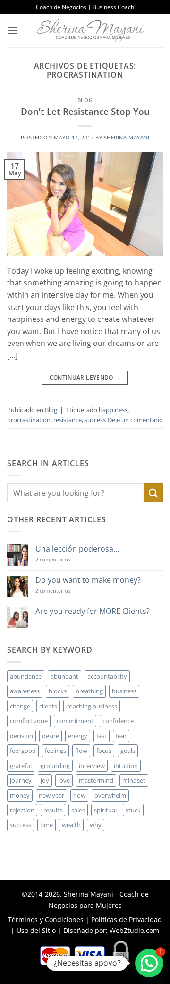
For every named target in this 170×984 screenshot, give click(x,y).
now (79, 795)
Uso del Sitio (36, 930)
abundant (64, 676)
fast (101, 736)
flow (81, 750)
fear (121, 736)
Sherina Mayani (127, 137)
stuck (133, 810)
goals (127, 750)
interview (92, 765)
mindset (133, 780)
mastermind (96, 780)
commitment (75, 720)
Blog (85, 100)
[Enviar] (153, 492)
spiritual (105, 810)
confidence (118, 720)
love (64, 780)
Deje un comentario (135, 419)
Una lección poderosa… (77, 548)
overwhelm (110, 795)
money (20, 795)
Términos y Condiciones (46, 919)
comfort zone (29, 720)
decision (21, 736)
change (20, 706)
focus (103, 750)
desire (50, 736)
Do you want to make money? (88, 580)
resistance (67, 419)
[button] (12, 30)
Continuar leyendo (85, 377)
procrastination (29, 419)
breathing (89, 691)
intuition (126, 765)
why (96, 824)
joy (45, 780)
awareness (25, 691)
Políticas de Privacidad (126, 919)
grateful (21, 765)
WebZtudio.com (134, 930)
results (52, 810)
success (95, 419)
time (46, 824)
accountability (107, 676)
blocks (58, 691)
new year (51, 795)
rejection (22, 810)
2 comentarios (66, 559)
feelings (55, 750)
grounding (55, 765)
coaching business (91, 706)
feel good (23, 750)
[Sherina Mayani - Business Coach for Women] (91, 30)
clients (48, 706)
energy (77, 736)
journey (21, 780)
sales (78, 810)
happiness (113, 410)
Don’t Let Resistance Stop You (85, 111)
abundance (26, 676)
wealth (71, 824)
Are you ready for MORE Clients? (92, 611)
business (124, 691)
